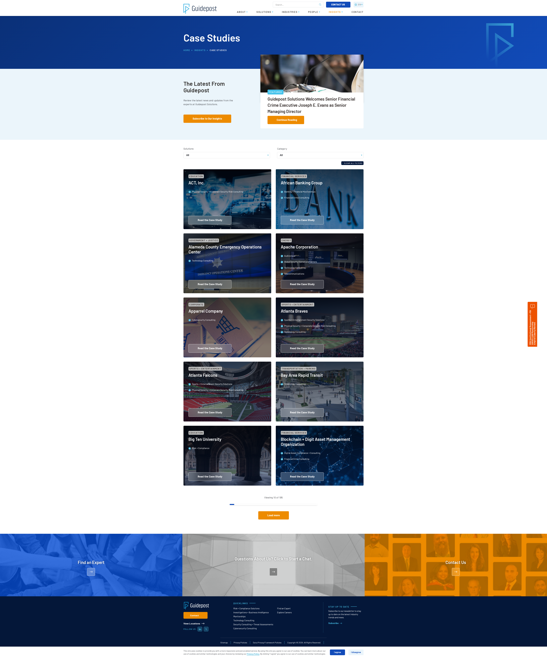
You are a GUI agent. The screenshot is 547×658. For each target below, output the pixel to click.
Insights (199, 50)
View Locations (191, 623)
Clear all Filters (352, 163)
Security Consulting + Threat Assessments (253, 624)
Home (186, 50)
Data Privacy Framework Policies (267, 642)
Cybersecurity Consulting (245, 628)
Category (282, 148)
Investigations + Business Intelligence (251, 612)
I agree (337, 652)
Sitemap (224, 642)
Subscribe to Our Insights (207, 118)
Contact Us (338, 4)
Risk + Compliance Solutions (246, 608)
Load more (273, 515)
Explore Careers (284, 612)
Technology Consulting (243, 620)
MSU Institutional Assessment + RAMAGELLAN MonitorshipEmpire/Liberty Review (532, 327)
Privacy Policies (240, 642)
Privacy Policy (253, 654)
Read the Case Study (210, 220)
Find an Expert (284, 608)
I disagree (356, 652)
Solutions (188, 148)
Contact (194, 615)
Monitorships (239, 616)
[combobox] (226, 155)
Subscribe (333, 623)
